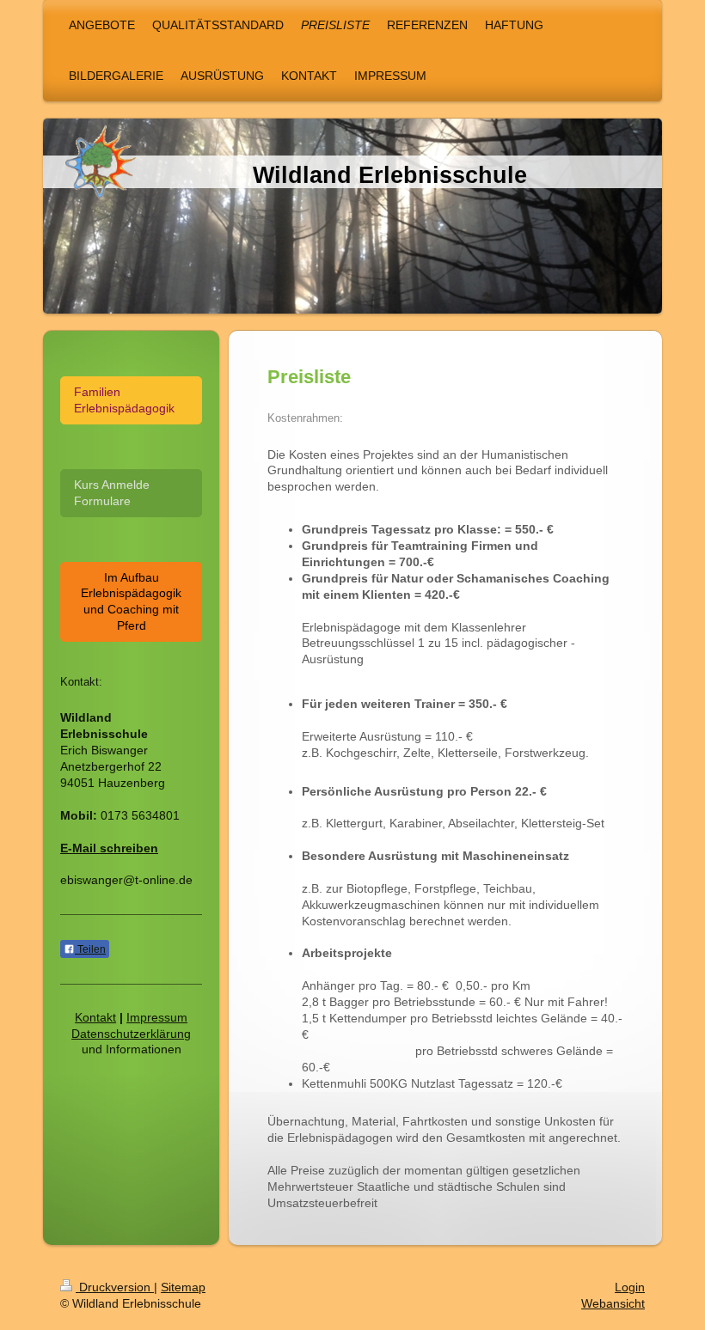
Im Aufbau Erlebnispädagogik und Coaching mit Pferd (131, 601)
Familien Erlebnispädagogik (124, 400)
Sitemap (183, 1287)
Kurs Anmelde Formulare (112, 493)
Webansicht (613, 1303)
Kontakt (95, 1017)
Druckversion (115, 1287)
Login (630, 1287)
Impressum (156, 1017)
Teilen (90, 949)
